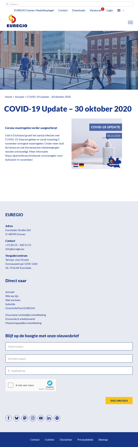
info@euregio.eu (14, 248)
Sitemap (103, 439)
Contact (35, 439)
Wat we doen (13, 300)
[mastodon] (25, 418)
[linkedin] (49, 418)
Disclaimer (66, 439)
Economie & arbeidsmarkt (20, 318)
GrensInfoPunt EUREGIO (20, 308)
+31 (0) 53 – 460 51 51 (18, 244)
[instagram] (33, 418)
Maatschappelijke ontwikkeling (23, 322)
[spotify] (57, 418)
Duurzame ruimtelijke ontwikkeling (25, 314)
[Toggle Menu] (130, 22)
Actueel (9, 291)
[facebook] (8, 418)
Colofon (49, 439)
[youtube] (41, 418)
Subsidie (10, 304)
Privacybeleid (85, 439)
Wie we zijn (12, 295)
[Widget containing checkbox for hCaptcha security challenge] (30, 385)
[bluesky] (16, 418)
